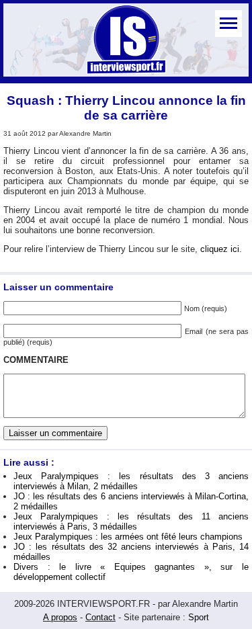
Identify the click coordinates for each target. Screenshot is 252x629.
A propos (60, 617)
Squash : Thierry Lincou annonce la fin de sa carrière (126, 107)
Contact (100, 617)
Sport (198, 617)
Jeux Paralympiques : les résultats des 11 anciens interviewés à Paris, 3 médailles (131, 521)
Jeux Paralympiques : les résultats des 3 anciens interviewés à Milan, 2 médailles (131, 481)
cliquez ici (219, 249)
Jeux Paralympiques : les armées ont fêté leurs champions (128, 537)
